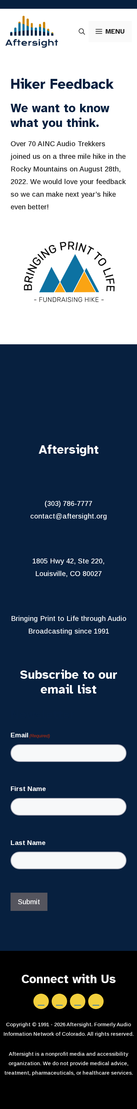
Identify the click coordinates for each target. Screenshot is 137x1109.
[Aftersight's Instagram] (77, 1001)
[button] (82, 31)
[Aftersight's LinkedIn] (59, 1001)
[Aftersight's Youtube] (96, 1001)
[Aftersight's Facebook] (41, 1001)
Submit (29, 902)
